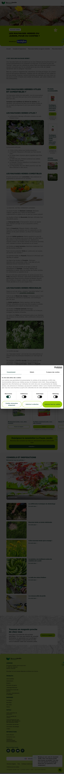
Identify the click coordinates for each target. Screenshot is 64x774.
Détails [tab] (32, 372)
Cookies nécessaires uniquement (12, 404)
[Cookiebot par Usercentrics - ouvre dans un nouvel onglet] (55, 367)
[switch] (24, 397)
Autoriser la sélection (32, 404)
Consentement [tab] (11, 372)
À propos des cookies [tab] (53, 372)
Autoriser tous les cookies (52, 404)
